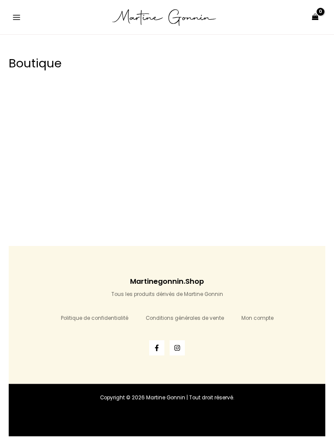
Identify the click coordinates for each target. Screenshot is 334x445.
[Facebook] (156, 347)
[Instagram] (177, 347)
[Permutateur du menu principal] (17, 17)
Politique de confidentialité (94, 318)
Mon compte (257, 318)
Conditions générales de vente (185, 318)
